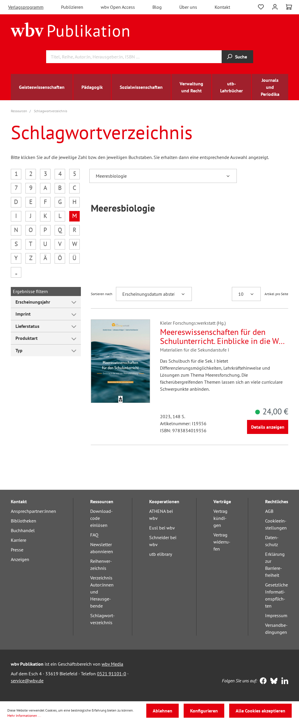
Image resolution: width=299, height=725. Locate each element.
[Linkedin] (283, 681)
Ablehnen (162, 711)
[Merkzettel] (261, 6)
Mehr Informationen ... (24, 715)
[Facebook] (262, 681)
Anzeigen (20, 559)
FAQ (94, 535)
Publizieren (72, 7)
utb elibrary (160, 554)
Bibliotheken (23, 521)
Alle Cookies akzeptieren (260, 711)
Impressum (276, 615)
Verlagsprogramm (26, 7)
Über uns (188, 7)
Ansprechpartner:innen (33, 511)
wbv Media (112, 664)
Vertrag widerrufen (221, 542)
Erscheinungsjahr (32, 302)
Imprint (23, 314)
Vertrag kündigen (220, 518)
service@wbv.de (27, 681)
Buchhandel (23, 530)
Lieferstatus (27, 326)
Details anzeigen (267, 427)
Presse (17, 550)
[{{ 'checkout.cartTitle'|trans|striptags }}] (289, 7)
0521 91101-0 (111, 673)
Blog (157, 7)
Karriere (18, 540)
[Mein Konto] (275, 6)
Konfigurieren (204, 711)
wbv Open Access (118, 7)
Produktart (26, 338)
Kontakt (222, 7)
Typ (18, 350)
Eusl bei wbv (162, 528)
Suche (241, 57)
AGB (269, 511)
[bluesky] (272, 681)
